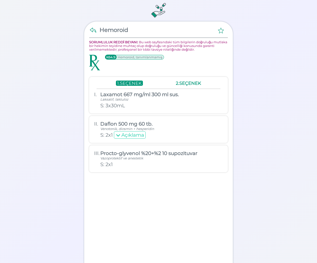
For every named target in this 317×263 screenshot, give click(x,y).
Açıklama (132, 135)
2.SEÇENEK (188, 83)
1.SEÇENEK (129, 83)
